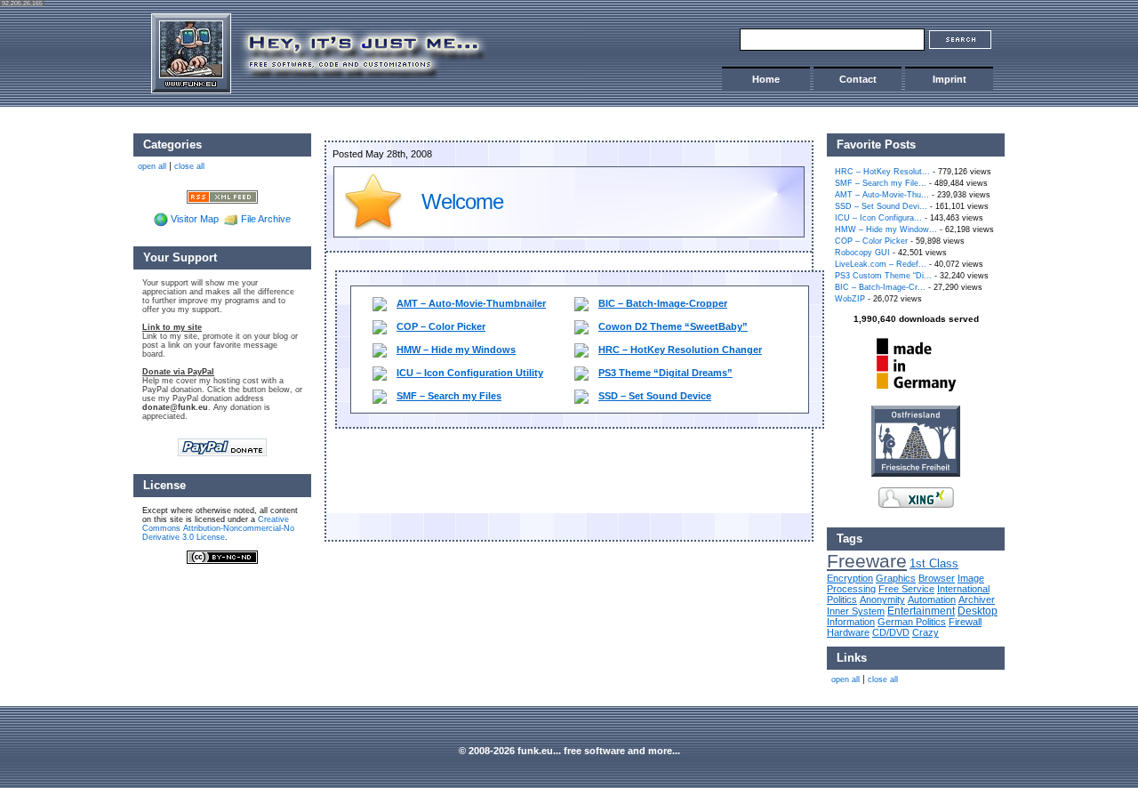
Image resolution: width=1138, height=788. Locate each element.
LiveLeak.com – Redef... (880, 264)
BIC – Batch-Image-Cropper (662, 303)
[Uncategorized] (373, 226)
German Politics (912, 621)
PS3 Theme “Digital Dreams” (665, 372)
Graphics (896, 578)
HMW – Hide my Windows (456, 349)
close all (883, 679)
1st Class (934, 563)
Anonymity (882, 599)
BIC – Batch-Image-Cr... (880, 287)
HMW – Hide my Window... (886, 229)
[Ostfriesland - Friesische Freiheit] (915, 473)
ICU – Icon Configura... (878, 217)
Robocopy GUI (862, 252)
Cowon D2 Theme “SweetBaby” (673, 326)
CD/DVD (891, 632)
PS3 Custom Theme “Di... (883, 275)
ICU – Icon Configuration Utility (470, 372)
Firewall (965, 621)
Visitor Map (195, 218)
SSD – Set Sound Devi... (881, 206)
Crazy (925, 632)
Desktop (978, 610)
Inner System (856, 611)
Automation (932, 599)
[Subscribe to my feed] (222, 195)
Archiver (976, 599)
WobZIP (850, 298)
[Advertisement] (580, 473)
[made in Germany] (915, 391)
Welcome (462, 201)
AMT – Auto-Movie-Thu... (882, 194)
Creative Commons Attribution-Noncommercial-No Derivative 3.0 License (218, 528)
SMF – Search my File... (880, 183)
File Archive (266, 218)
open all (845, 679)
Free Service (906, 588)
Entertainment (921, 610)
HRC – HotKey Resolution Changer (680, 349)
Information (851, 621)
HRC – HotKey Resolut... (882, 171)
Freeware (867, 561)
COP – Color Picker (441, 326)
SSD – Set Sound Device (654, 395)
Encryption (850, 578)
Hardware (848, 632)
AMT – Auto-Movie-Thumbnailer (471, 303)
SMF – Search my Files (449, 395)
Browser (936, 578)
